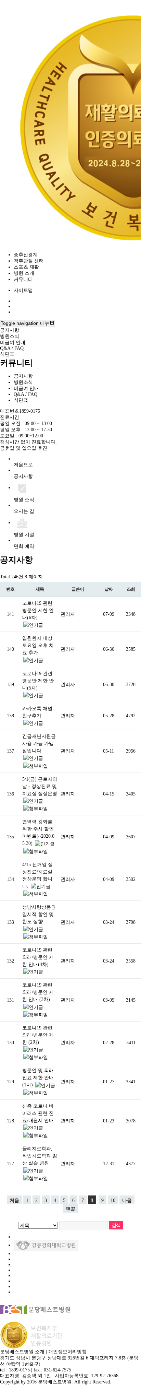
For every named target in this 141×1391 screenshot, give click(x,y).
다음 (127, 1200)
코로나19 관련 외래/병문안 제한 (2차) (38, 1035)
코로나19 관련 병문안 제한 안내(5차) (38, 681)
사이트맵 (23, 290)
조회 (130, 589)
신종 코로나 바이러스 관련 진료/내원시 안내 (38, 1113)
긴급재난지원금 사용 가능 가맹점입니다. (39, 743)
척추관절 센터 (29, 260)
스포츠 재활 (26, 267)
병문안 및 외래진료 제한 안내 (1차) (38, 1077)
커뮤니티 (23, 279)
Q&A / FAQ (12, 348)
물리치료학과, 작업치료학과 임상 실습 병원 (39, 1156)
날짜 (108, 589)
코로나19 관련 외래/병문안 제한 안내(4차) (38, 957)
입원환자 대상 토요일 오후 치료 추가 (38, 645)
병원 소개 (24, 273)
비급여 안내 (12, 342)
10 (113, 1200)
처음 (14, 1200)
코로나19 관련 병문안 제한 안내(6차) (38, 610)
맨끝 (70, 1209)
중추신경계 (26, 254)
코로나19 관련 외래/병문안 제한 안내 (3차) (38, 992)
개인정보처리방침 (67, 1351)
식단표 (7, 354)
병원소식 (9, 336)
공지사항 (9, 330)
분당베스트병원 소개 (22, 1351)
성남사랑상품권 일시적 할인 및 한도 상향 (39, 914)
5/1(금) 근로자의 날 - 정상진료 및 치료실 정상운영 (39, 786)
